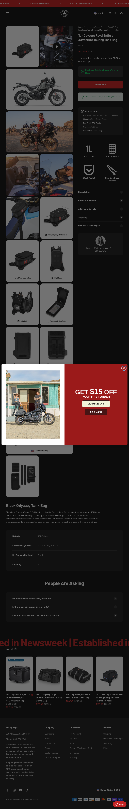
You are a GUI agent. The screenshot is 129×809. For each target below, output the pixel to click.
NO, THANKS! (96, 412)
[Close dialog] (124, 368)
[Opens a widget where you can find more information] (119, 804)
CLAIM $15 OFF (96, 403)
